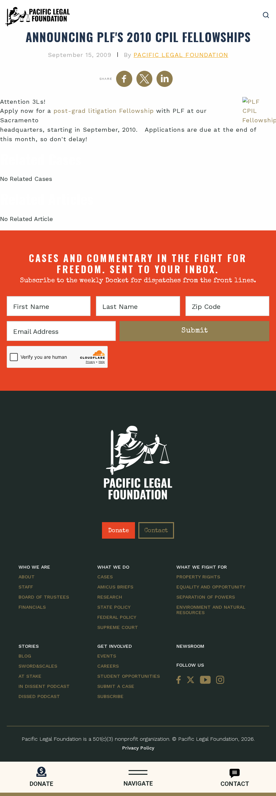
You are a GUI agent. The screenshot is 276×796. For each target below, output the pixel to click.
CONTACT (234, 783)
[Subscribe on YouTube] (205, 680)
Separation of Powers (205, 597)
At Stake (30, 676)
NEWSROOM (190, 646)
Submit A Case (115, 686)
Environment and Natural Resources (210, 609)
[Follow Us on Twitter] (190, 680)
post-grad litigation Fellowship (104, 110)
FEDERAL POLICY (116, 617)
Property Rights (198, 576)
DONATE (41, 783)
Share (105, 79)
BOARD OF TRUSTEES (44, 597)
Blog (25, 656)
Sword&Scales (38, 666)
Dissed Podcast (39, 696)
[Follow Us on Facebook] (180, 680)
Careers (108, 666)
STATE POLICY (114, 607)
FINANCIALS (32, 607)
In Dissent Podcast (44, 686)
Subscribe (110, 696)
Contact (156, 531)
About (27, 576)
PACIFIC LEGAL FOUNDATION (181, 54)
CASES (105, 576)
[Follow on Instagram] (218, 680)
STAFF (26, 587)
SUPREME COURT (117, 627)
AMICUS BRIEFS (115, 587)
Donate (118, 531)
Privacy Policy (138, 748)
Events (106, 656)
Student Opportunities (128, 676)
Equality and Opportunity (210, 587)
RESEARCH (109, 597)
